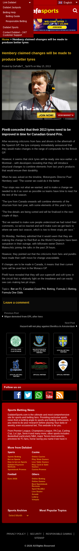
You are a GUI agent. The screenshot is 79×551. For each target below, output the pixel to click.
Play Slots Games (40, 459)
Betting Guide (13, 16)
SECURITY (36, 534)
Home (5, 39)
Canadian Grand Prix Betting (39, 288)
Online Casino (38, 457)
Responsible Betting (16, 21)
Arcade (35, 494)
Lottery (35, 497)
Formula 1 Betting (66, 288)
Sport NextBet (38, 489)
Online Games (38, 481)
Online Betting (38, 479)
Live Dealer (37, 491)
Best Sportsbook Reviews (39, 485)
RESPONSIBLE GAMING (59, 534)
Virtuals (35, 499)
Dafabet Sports (10, 27)
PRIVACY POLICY (16, 534)
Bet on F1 (16, 288)
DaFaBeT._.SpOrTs (23, 66)
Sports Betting (14, 457)
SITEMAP (39, 538)
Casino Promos (39, 469)
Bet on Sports (14, 459)
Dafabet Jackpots (12, 7)
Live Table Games (40, 462)
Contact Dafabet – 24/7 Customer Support (15, 33)
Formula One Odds (12, 292)
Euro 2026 (12, 479)
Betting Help (9, 12)
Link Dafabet (9, 2)
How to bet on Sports (17, 462)
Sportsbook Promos (17, 469)
